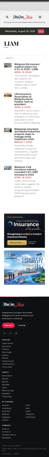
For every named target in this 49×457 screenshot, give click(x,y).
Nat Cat (5, 382)
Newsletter (6, 438)
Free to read (7, 367)
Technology (7, 396)
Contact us (6, 432)
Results (5, 358)
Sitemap (16, 454)
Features (5, 349)
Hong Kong (6, 408)
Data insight (6, 352)
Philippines (30, 414)
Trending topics (8, 364)
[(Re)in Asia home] (13, 304)
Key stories (6, 346)
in (4, 333)
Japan (28, 411)
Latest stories (7, 343)
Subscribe (8, 325)
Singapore (6, 417)
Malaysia (5, 414)
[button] (7, 17)
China (28, 405)
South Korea (30, 417)
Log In (41, 31)
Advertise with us (9, 435)
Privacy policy (6, 454)
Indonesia (6, 411)
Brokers (5, 379)
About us (5, 429)
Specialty (6, 385)
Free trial (21, 325)
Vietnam (5, 420)
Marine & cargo (8, 390)
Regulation (6, 393)
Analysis (5, 355)
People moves (8, 361)
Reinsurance (7, 376)
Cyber (4, 388)
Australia (5, 405)
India (27, 408)
